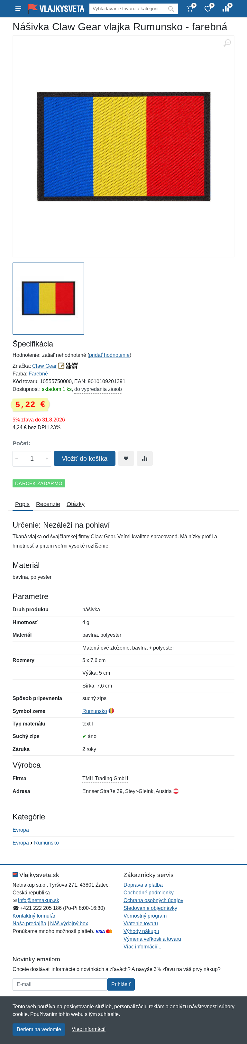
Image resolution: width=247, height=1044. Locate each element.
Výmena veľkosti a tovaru (152, 939)
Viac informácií (88, 1029)
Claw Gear (44, 366)
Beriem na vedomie (39, 1029)
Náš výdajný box (69, 923)
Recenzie (48, 504)
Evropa (21, 830)
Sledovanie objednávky (150, 908)
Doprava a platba (143, 885)
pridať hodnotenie (109, 355)
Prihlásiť (121, 984)
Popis (22, 504)
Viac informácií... (142, 946)
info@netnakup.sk (38, 900)
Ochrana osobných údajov (153, 900)
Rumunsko (94, 711)
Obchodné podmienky (149, 892)
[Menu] (18, 8)
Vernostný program (145, 916)
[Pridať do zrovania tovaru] (145, 458)
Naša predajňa (29, 923)
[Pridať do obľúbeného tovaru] (126, 458)
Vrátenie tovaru (141, 923)
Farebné (38, 373)
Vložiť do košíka (84, 458)
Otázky (76, 504)
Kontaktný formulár (34, 916)
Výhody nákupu (141, 931)
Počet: (21, 443)
